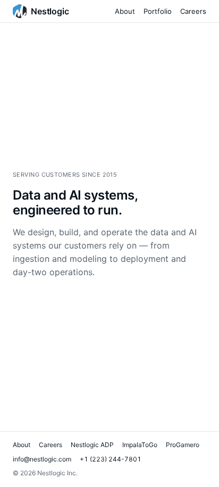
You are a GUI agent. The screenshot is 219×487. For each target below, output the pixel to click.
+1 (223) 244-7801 (110, 459)
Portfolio (158, 11)
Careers (193, 11)
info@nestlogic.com (42, 459)
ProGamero (182, 445)
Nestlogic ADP (92, 445)
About (125, 11)
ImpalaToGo (139, 445)
